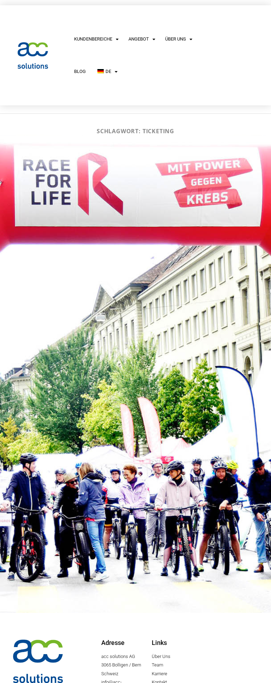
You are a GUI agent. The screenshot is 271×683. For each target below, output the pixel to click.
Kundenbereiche (93, 39)
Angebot (138, 39)
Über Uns (175, 39)
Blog (80, 71)
